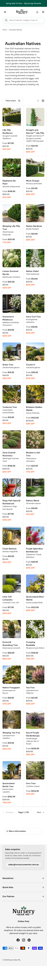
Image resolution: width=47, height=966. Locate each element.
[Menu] (5, 11)
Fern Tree (33, 784)
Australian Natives (15, 30)
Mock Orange (34, 182)
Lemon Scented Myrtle (11, 274)
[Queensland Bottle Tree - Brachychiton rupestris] (12, 770)
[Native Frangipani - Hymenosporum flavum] (12, 674)
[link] (10, 812)
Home (5, 30)
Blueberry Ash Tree (33, 456)
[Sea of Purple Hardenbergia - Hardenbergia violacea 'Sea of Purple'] (35, 719)
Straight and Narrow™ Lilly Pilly (35, 135)
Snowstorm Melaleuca (11, 320)
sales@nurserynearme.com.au (23, 864)
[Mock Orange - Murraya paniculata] (35, 167)
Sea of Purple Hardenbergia (32, 738)
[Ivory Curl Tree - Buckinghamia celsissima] (35, 303)
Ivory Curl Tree (33, 319)
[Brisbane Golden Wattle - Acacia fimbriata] (35, 394)
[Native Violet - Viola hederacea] (35, 258)
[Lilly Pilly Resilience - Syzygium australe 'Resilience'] (12, 117)
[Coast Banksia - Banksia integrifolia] (12, 536)
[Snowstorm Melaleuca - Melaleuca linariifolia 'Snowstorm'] (12, 303)
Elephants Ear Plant (11, 183)
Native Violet (32, 272)
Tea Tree (32, 690)
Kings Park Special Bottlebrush (11, 504)
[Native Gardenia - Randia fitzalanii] (35, 213)
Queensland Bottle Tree (8, 787)
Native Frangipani (11, 690)
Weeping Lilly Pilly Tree (11, 230)
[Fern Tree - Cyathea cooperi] (35, 770)
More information (17, 831)
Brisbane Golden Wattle (34, 410)
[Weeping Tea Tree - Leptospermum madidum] (12, 719)
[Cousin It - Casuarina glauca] (35, 352)
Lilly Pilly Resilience (10, 134)
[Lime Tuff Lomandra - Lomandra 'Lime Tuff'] (12, 584)
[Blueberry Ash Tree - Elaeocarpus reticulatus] (35, 439)
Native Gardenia (34, 227)
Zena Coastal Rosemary (11, 456)
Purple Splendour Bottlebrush (34, 552)
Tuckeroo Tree (10, 410)
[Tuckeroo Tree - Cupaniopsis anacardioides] (12, 394)
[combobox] (23, 20)
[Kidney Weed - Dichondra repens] (35, 487)
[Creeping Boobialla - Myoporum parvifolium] (35, 629)
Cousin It (33, 366)
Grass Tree (11, 366)
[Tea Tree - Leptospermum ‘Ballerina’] (35, 674)
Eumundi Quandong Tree (11, 645)
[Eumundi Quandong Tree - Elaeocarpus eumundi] (12, 629)
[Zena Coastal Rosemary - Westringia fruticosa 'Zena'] (12, 439)
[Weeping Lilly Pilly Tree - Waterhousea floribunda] (12, 213)
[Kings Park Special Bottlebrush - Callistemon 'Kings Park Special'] (12, 487)
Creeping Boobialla (35, 645)
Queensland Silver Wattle (35, 599)
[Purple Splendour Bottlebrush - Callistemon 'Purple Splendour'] (35, 536)
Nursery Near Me (14, 960)
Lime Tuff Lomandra (11, 599)
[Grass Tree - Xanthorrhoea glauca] (12, 352)
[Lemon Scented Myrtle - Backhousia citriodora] (12, 258)
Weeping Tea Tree (11, 735)
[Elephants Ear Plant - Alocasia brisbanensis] (12, 167)
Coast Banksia (10, 550)
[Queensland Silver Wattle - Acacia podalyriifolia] (35, 584)
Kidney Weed (33, 501)
